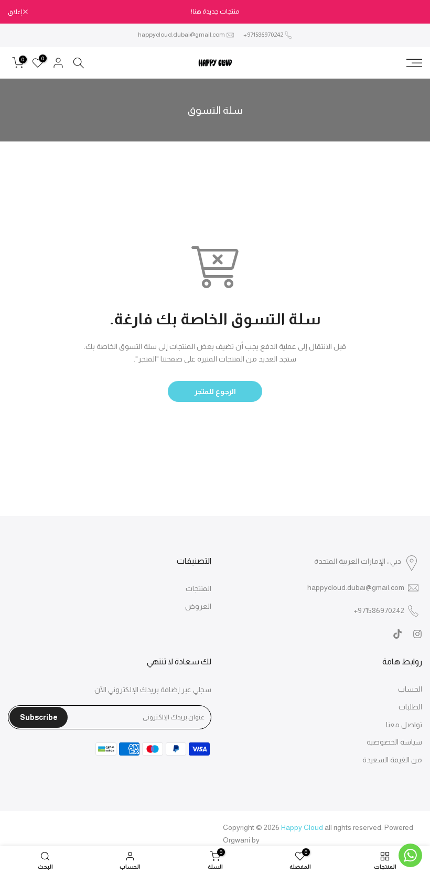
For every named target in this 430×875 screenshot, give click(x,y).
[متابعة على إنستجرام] (417, 634)
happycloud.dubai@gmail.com (181, 34)
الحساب (410, 689)
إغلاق (409, 12)
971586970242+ (263, 34)
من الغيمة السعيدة (392, 760)
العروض (198, 606)
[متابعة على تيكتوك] (397, 634)
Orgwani (236, 840)
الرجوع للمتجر (215, 391)
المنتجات (198, 588)
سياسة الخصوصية (394, 742)
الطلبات (410, 707)
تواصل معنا (404, 724)
